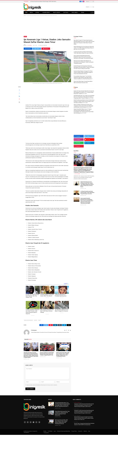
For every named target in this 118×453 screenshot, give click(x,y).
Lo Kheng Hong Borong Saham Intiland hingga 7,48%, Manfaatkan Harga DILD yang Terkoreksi (44, 1)
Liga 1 (39, 320)
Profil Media (75, 12)
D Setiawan (29, 45)
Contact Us (80, 431)
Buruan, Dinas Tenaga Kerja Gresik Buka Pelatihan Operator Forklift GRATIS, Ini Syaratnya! (84, 424)
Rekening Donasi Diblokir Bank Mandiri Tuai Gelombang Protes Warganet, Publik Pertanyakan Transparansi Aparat (83, 62)
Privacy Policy (74, 431)
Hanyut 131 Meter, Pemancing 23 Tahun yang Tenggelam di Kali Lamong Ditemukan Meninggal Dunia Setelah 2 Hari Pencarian (83, 106)
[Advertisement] (59, 26)
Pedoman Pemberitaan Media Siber (63, 431)
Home (26, 12)
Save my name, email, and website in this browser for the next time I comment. (42, 384)
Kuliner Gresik (46, 12)
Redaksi (44, 431)
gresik (35, 320)
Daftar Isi (65, 12)
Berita (31, 12)
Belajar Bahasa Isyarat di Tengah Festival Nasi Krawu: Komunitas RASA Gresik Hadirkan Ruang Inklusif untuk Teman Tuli (83, 418)
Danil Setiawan (77, 402)
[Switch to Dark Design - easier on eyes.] (91, 12)
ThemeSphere (26, 432)
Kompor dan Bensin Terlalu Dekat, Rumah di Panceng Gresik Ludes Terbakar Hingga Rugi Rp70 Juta (47, 353)
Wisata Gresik (56, 12)
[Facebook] (19, 90)
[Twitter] (19, 93)
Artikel (37, 12)
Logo (55, 431)
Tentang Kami (46, 432)
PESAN (82, 12)
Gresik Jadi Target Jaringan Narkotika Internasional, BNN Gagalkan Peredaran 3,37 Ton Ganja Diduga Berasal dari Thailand (84, 92)
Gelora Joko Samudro (28, 320)
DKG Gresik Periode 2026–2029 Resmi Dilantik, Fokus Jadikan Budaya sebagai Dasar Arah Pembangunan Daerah (62, 354)
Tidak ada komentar (43, 45)
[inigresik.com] (32, 7)
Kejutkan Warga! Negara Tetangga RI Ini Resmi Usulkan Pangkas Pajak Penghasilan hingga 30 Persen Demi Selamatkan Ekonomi (83, 72)
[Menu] (92, 12)
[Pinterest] (19, 99)
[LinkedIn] (19, 96)
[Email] (19, 102)
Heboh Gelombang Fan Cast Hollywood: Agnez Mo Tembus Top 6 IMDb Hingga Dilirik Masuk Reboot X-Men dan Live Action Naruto (84, 48)
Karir (89, 431)
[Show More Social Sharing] (51, 49)
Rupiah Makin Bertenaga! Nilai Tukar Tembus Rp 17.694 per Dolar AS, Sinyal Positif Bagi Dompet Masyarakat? (62, 413)
